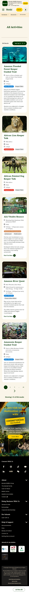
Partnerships (5, 507)
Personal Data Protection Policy (14, 583)
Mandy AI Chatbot (7, 531)
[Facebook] (3, 466)
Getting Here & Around (8, 536)
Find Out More (8, 255)
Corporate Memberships (8, 510)
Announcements (6, 525)
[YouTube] (25, 466)
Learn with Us (5, 517)
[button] (3, 9)
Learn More (15, 437)
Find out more (8, 316)
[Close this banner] (1, 3)
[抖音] (25, 471)
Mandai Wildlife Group (8, 483)
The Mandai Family (7, 486)
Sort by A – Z (19, 43)
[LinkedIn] (3, 471)
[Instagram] (11, 466)
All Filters (18, 589)
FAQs (3, 528)
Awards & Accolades (7, 494)
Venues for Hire (6, 504)
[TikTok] (18, 466)
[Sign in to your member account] (25, 10)
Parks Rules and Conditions (14, 579)
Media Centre (5, 491)
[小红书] (11, 471)
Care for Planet (6, 489)
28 (23, 387)
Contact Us (5, 533)
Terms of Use (23, 570)
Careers (4, 497)
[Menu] (3, 9)
